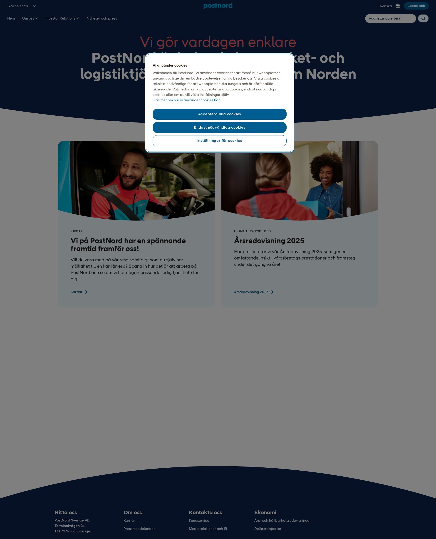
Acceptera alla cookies (219, 114)
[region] (219, 103)
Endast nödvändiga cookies (219, 127)
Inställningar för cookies (219, 140)
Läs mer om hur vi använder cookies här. (187, 100)
